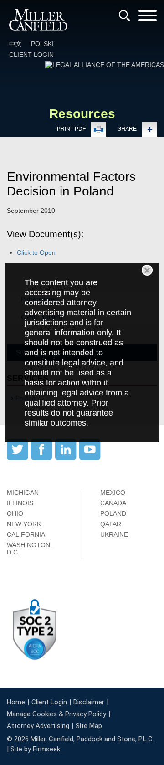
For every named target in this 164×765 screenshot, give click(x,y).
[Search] (124, 15)
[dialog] (82, 352)
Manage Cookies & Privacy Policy (56, 714)
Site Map (89, 726)
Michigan (23, 492)
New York (24, 524)
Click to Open (36, 252)
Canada (113, 503)
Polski (42, 43)
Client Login (31, 54)
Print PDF (71, 129)
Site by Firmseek (35, 749)
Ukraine (114, 534)
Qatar (110, 524)
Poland (113, 513)
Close (147, 270)
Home (16, 702)
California (26, 534)
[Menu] (148, 18)
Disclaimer (88, 702)
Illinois (20, 503)
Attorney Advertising (38, 726)
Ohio (15, 513)
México (112, 492)
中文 (15, 43)
